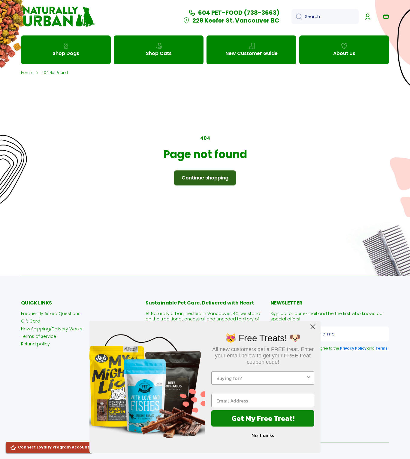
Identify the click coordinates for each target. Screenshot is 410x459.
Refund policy (35, 344)
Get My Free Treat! (262, 418)
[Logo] (58, 16)
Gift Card (30, 321)
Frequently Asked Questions (50, 313)
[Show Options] (309, 378)
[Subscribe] (381, 333)
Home (26, 72)
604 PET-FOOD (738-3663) (238, 13)
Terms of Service (38, 336)
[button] (386, 17)
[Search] (296, 16)
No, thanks (263, 435)
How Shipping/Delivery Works (51, 329)
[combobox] (325, 16)
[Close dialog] (313, 326)
